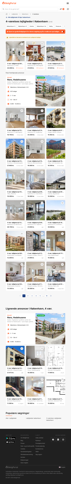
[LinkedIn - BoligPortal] (58, 439)
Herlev (32, 26)
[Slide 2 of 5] (14, 59)
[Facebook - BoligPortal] (53, 439)
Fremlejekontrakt (40, 443)
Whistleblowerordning (27, 454)
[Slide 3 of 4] (15, 280)
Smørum (58, 26)
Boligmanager (24, 460)
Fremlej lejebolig (40, 446)
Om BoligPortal (25, 437)
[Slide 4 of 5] (16, 59)
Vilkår (37, 451)
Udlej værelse (39, 437)
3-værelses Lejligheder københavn (53, 419)
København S (11, 26)
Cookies (23, 449)
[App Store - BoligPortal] (10, 441)
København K (22, 26)
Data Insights (24, 462)
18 (46, 295)
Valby (51, 26)
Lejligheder (15, 14)
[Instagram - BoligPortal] (63, 439)
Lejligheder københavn (33, 418)
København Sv (41, 26)
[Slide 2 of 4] (14, 280)
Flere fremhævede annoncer (15, 73)
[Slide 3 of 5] (15, 59)
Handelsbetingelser (26, 451)
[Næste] (51, 295)
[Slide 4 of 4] (16, 280)
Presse (22, 443)
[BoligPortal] (9, 3)
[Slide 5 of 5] (17, 59)
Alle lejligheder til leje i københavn (19, 17)
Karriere (23, 457)
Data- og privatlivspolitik (27, 446)
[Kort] (68, 9)
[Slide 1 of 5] (13, 59)
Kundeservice (39, 449)
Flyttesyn (38, 440)
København (25, 14)
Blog (22, 440)
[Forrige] (20, 295)
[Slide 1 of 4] (13, 280)
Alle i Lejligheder (11, 418)
